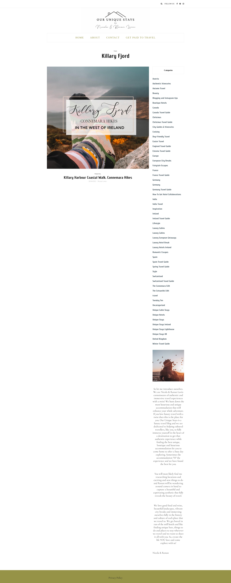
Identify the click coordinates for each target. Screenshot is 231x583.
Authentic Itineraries (162, 83)
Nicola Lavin (102, 181)
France (155, 170)
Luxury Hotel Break (161, 242)
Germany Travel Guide (162, 189)
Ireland (156, 213)
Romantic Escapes (160, 252)
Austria (156, 79)
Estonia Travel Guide (161, 151)
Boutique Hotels (160, 103)
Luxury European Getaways (164, 238)
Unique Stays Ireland (162, 324)
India (155, 199)
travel (98, 174)
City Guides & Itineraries (163, 127)
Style (155, 271)
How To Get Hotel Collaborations (167, 194)
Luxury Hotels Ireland (162, 247)
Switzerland (158, 276)
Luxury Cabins (159, 228)
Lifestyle (156, 223)
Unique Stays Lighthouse (163, 329)
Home (79, 37)
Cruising (156, 132)
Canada (156, 107)
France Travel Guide (161, 175)
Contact (113, 37)
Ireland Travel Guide (161, 218)
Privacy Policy (115, 577)
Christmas (157, 117)
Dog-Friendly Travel (161, 136)
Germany (156, 180)
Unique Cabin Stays (161, 310)
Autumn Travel (159, 88)
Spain (155, 257)
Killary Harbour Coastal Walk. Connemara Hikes (98, 177)
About (95, 37)
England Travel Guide (162, 146)
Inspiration (157, 209)
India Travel (158, 204)
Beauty (156, 93)
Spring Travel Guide (161, 266)
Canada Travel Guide (161, 112)
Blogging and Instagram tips (165, 98)
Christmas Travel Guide (162, 122)
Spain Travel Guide (161, 262)
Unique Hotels (159, 315)
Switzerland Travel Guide (163, 281)
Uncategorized (159, 305)
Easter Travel (158, 141)
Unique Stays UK (160, 334)
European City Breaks (162, 160)
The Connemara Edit (161, 286)
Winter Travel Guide (161, 344)
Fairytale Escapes (160, 165)
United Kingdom (160, 339)
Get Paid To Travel (141, 37)
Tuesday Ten (158, 300)
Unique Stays (158, 319)
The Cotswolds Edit (161, 291)
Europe (156, 156)
